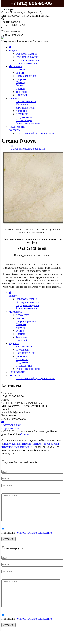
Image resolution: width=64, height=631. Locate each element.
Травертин (22, 91)
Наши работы (17, 126)
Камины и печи (25, 107)
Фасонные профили (28, 123)
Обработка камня (26, 53)
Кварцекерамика (26, 75)
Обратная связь (10, 428)
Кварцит (21, 79)
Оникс (20, 85)
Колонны (21, 110)
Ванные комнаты (26, 101)
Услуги (13, 50)
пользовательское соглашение (34, 532)
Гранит (20, 72)
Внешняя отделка (26, 63)
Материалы (15, 66)
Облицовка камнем (27, 56)
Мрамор (20, 82)
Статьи (24, 434)
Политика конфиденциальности (35, 132)
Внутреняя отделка (27, 60)
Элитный (21, 94)
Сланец (20, 88)
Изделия (14, 98)
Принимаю (26, 532)
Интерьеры (22, 104)
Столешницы (24, 120)
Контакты (14, 129)
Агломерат (22, 69)
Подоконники (24, 117)
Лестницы (22, 113)
